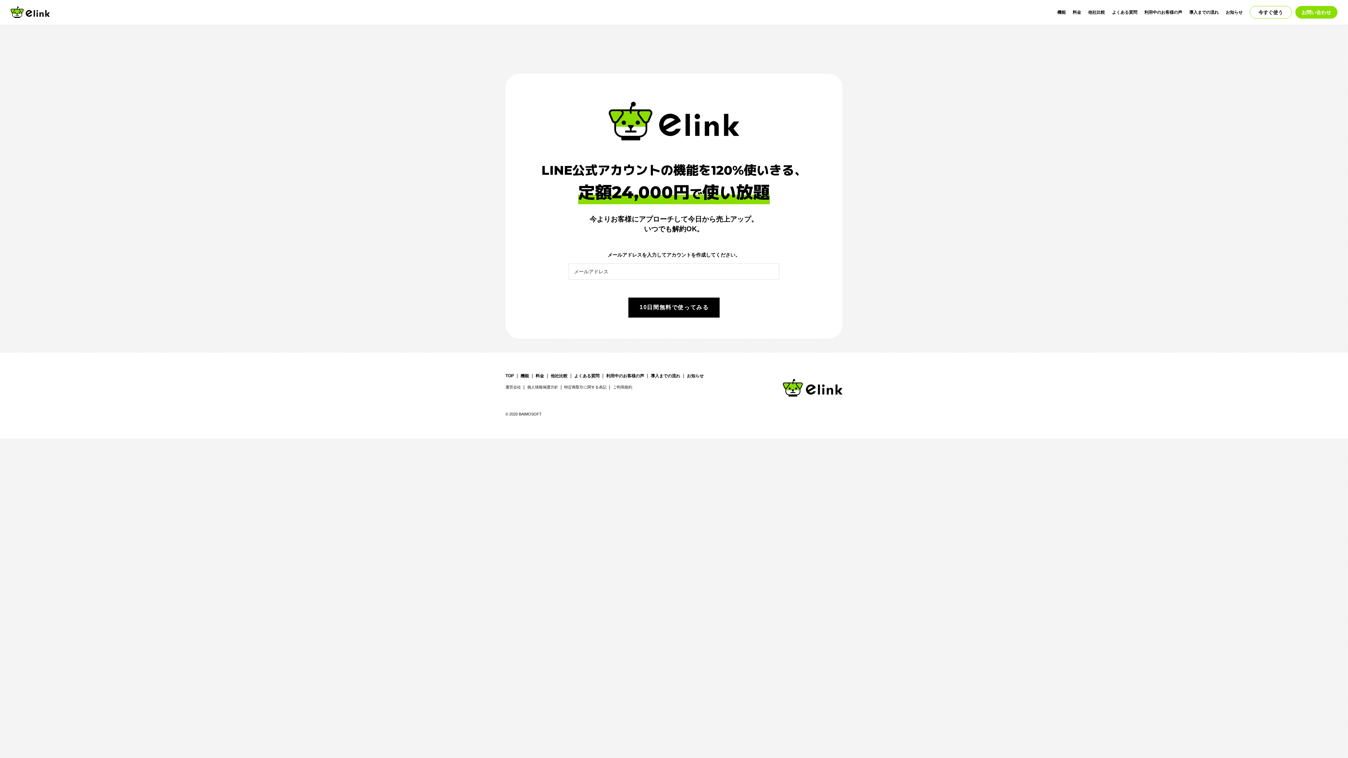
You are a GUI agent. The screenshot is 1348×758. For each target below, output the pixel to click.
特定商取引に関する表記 (585, 387)
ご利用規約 (622, 387)
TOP (509, 376)
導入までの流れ (1204, 12)
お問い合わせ (1316, 12)
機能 (1061, 12)
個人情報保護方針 (542, 387)
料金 (1077, 12)
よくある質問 (1124, 12)
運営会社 (513, 387)
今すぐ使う (1270, 12)
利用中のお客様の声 (1163, 12)
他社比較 (1096, 12)
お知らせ (1234, 12)
